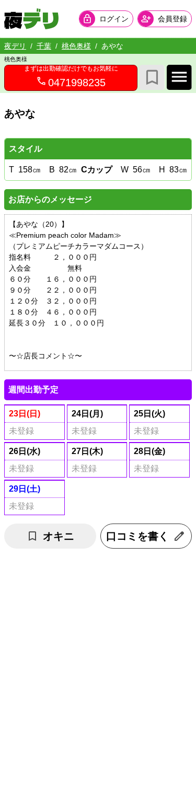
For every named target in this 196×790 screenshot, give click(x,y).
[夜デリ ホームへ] (31, 18)
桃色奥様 (76, 46)
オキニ (58, 536)
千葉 (44, 46)
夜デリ (15, 46)
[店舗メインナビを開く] (179, 77)
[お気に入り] (152, 77)
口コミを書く (137, 536)
